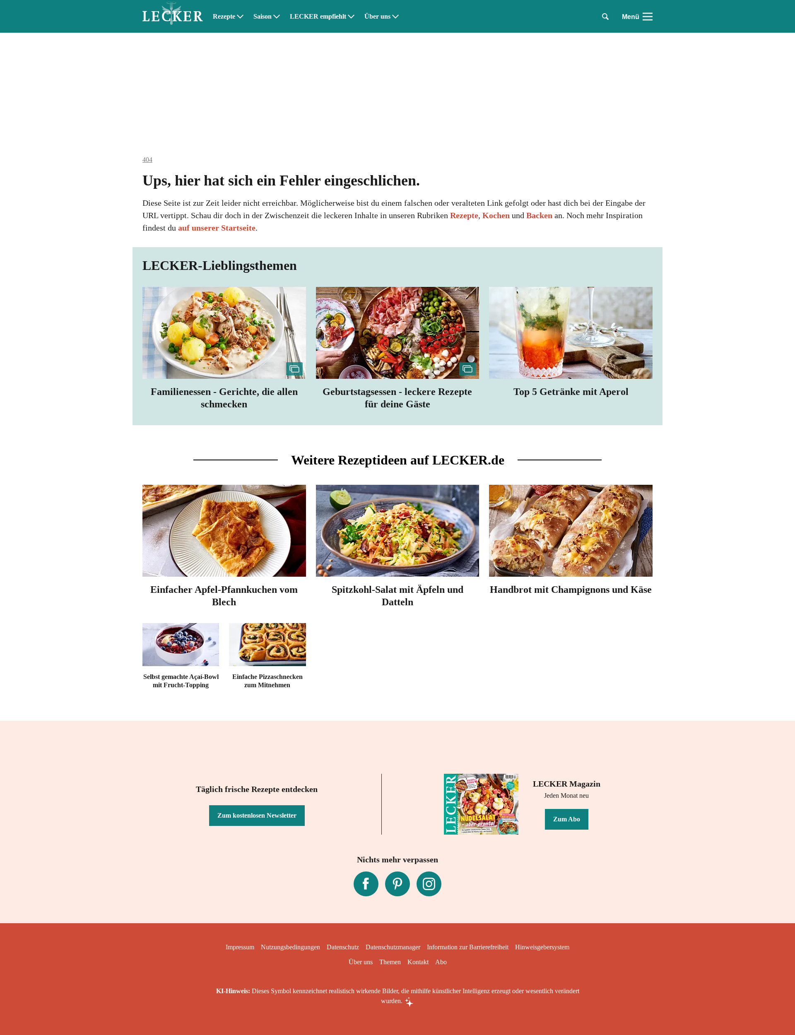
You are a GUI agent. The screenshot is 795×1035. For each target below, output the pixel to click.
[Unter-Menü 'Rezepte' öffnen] (240, 16)
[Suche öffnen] (605, 16)
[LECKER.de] (172, 16)
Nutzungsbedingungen (290, 947)
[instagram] (429, 883)
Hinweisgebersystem (542, 947)
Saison (262, 16)
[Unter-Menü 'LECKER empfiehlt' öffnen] (351, 16)
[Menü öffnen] (648, 17)
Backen (539, 215)
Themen (390, 961)
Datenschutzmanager (393, 947)
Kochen (496, 215)
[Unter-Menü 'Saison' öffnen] (276, 16)
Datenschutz (343, 947)
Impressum (240, 947)
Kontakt (418, 961)
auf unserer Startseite (216, 227)
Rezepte (224, 16)
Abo (441, 961)
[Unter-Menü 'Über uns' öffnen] (395, 16)
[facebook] (366, 883)
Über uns (377, 16)
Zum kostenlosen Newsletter (256, 815)
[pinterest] (397, 883)
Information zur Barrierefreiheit (467, 947)
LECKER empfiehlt (318, 16)
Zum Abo (566, 819)
